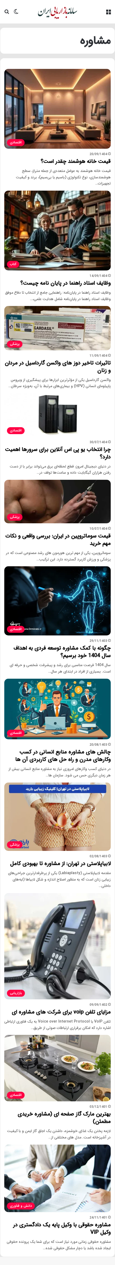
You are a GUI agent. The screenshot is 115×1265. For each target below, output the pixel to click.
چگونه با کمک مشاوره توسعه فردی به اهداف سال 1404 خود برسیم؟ (62, 652)
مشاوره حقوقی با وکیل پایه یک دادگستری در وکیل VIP (62, 1228)
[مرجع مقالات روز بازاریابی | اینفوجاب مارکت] (57, 12)
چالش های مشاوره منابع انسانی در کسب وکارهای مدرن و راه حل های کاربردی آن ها (63, 756)
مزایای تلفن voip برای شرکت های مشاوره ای (61, 1012)
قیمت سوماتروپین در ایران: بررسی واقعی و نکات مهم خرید (58, 540)
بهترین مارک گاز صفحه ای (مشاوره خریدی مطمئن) (64, 1118)
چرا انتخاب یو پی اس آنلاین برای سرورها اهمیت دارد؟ (58, 453)
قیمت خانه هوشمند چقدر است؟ (76, 161)
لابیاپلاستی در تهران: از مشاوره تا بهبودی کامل (60, 863)
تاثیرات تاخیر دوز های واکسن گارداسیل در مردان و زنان (58, 367)
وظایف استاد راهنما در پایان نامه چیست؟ (65, 283)
